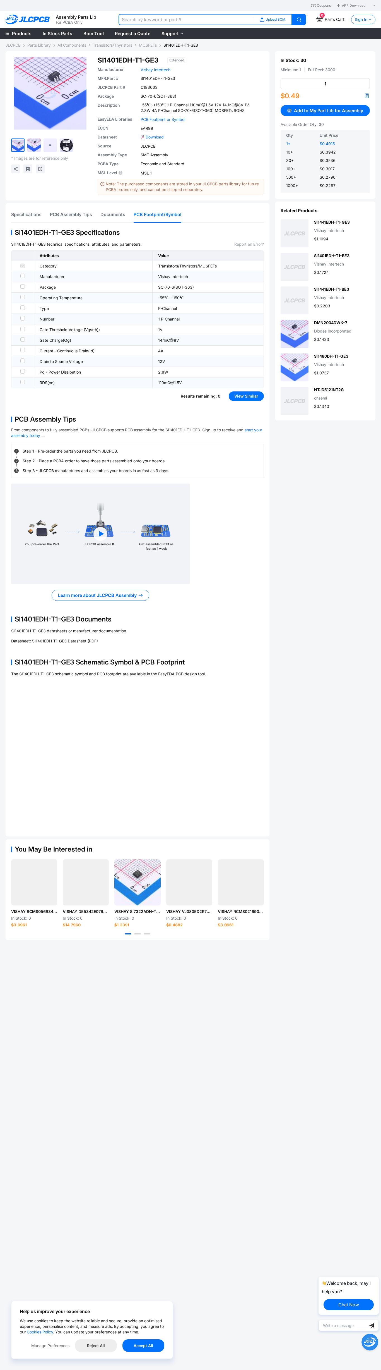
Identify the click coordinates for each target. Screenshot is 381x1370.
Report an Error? (249, 244)
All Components (71, 45)
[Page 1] (128, 933)
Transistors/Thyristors (112, 45)
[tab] (26, 214)
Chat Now (348, 1304)
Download (155, 137)
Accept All (143, 1345)
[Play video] (100, 534)
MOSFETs (148, 45)
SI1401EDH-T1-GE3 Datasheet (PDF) (65, 641)
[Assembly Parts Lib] (28, 19)
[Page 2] (137, 933)
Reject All (96, 1345)
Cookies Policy (40, 1332)
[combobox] (186, 20)
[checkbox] (22, 266)
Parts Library (39, 45)
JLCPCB (13, 45)
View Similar (246, 396)
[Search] (299, 19)
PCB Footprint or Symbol (163, 119)
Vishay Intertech (155, 69)
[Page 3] (147, 933)
